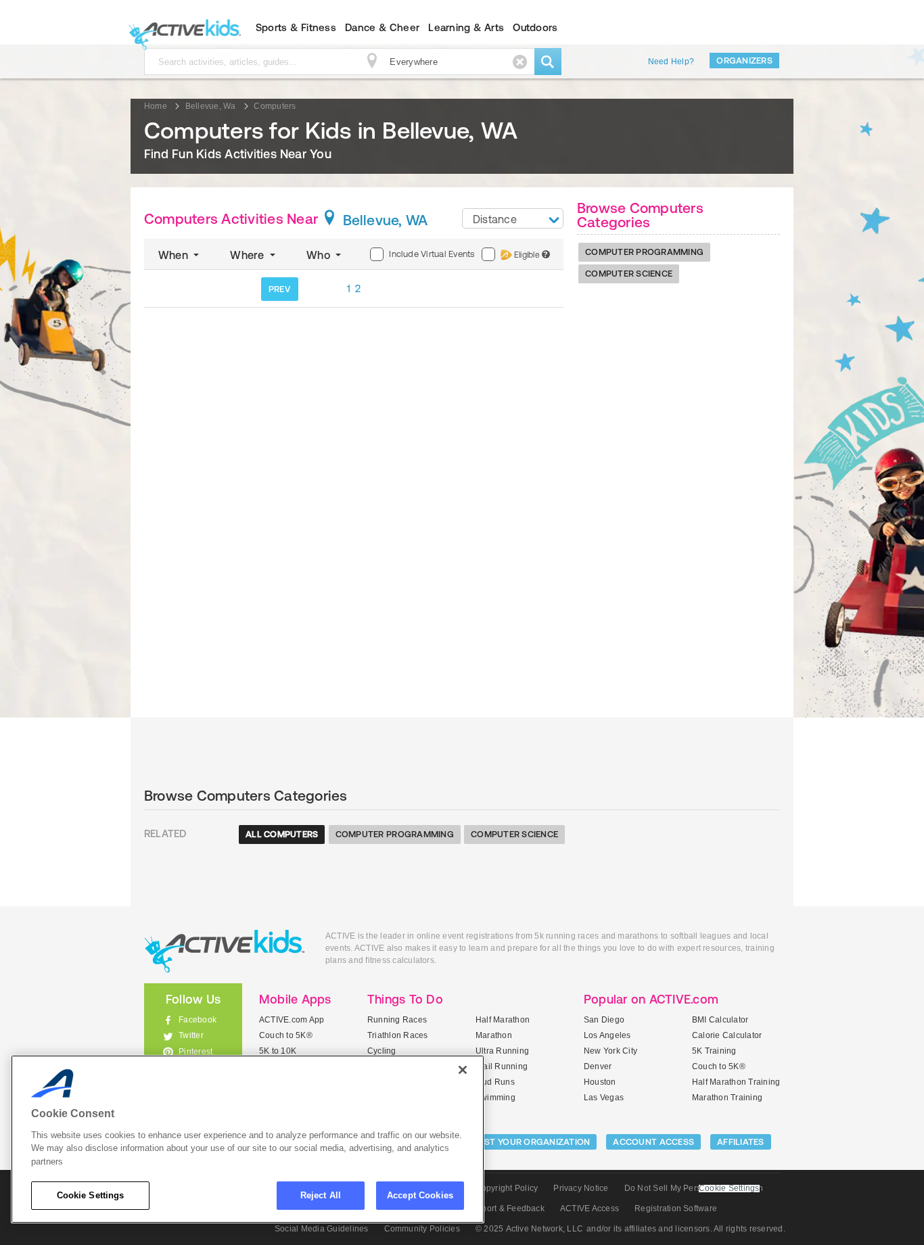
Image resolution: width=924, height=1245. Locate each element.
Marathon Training (727, 1097)
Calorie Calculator (727, 1035)
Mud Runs (495, 1082)
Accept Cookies (420, 1195)
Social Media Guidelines (322, 1229)
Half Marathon (503, 1020)
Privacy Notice (580, 1188)
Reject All (320, 1195)
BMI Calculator (720, 1020)
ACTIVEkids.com (181, 27)
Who (319, 255)
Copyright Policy (506, 1188)
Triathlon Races (397, 1035)
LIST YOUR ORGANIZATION (534, 1142)
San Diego (604, 1020)
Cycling (381, 1051)
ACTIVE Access (589, 1208)
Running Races (397, 1020)
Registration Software (675, 1208)
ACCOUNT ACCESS (653, 1142)
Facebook (197, 1020)
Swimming (495, 1097)
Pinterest (195, 1051)
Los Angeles (607, 1035)
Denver (597, 1066)
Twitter (191, 1035)
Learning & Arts (466, 27)
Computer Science (628, 273)
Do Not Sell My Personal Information (693, 1188)
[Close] (463, 1070)
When (174, 255)
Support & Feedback (506, 1208)
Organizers (744, 60)
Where (248, 255)
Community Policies (422, 1229)
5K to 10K (277, 1051)
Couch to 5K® (286, 1035)
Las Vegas (604, 1097)
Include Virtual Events (431, 254)
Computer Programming (644, 252)
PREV (279, 289)
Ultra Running (502, 1051)
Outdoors (535, 27)
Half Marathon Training (736, 1082)
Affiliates (740, 1142)
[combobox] (512, 218)
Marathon (494, 1035)
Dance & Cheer (382, 27)
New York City (610, 1051)
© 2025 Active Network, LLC (529, 1229)
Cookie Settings (90, 1195)
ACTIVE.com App (291, 1020)
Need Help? (671, 61)
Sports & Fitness (296, 27)
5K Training (714, 1051)
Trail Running (502, 1066)
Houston (600, 1082)
